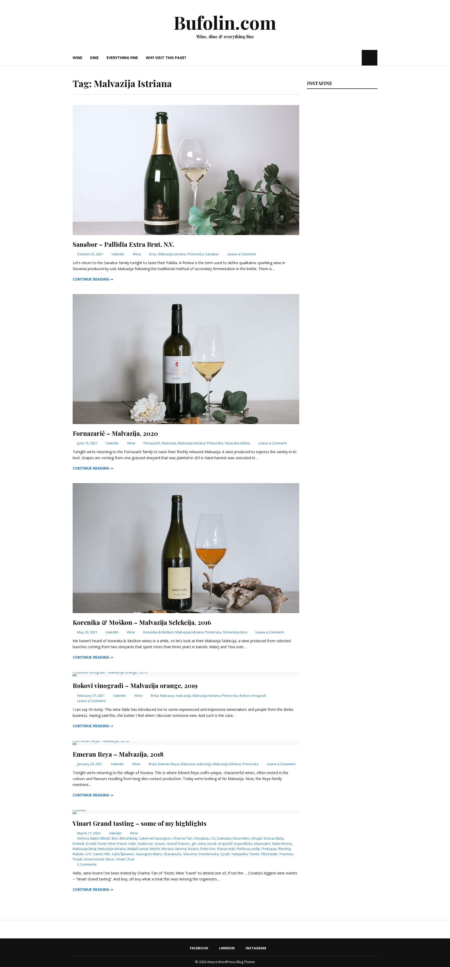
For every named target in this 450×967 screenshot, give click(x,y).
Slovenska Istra (235, 632)
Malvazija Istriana (172, 254)
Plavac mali (226, 848)
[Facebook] (342, 58)
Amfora (83, 838)
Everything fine (122, 57)
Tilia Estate (269, 854)
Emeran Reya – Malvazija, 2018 (118, 754)
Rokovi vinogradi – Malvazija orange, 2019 (135, 685)
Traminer (286, 854)
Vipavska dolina (237, 443)
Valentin (117, 254)
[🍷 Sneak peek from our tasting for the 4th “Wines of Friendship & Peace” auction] (341, 359)
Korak (212, 843)
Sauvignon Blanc (149, 854)
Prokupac (269, 848)
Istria (202, 843)
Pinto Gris (208, 848)
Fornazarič (151, 443)
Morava (167, 848)
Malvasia (169, 443)
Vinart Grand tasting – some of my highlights (140, 823)
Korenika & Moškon (158, 632)
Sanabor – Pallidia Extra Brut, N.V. (123, 244)
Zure (131, 859)
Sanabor (212, 254)
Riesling (284, 848)
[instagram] (357, 58)
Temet (254, 854)
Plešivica (243, 848)
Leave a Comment (241, 254)
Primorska (196, 254)
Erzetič (91, 843)
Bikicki (105, 838)
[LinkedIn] (349, 58)
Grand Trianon (178, 843)
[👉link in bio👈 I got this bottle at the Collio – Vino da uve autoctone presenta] (341, 582)
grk (193, 843)
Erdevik (78, 843)
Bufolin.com (225, 22)
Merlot (155, 848)
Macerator (262, 843)
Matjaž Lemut (137, 848)
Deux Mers (241, 838)
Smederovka (208, 854)
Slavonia (190, 854)
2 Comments (87, 864)
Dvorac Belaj (274, 838)
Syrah (225, 854)
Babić (94, 838)
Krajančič (225, 843)
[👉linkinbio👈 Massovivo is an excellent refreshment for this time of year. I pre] (341, 433)
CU (213, 838)
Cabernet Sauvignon (155, 838)
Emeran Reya (168, 764)
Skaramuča (173, 854)
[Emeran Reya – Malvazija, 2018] (101, 740)
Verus (110, 859)
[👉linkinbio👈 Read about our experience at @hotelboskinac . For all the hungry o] (341, 657)
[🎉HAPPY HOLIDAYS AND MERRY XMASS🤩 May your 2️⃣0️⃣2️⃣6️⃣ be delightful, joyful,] (341, 135)
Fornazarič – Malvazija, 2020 (115, 433)
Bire (115, 838)
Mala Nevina (282, 843)
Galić (132, 843)
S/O (88, 854)
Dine (94, 57)
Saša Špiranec (123, 854)
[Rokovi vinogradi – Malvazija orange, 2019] (110, 672)
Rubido (78, 854)
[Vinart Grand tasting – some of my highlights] (79, 809)
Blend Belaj (128, 838)
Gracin (160, 843)
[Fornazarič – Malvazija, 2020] (186, 422)
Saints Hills (101, 854)
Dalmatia (224, 838)
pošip (256, 848)
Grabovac (145, 843)
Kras (153, 254)
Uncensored (94, 859)
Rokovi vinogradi (253, 695)
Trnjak (78, 859)
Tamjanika (239, 854)
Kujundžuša (243, 843)
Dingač (257, 838)
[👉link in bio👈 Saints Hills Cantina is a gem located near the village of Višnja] (341, 508)
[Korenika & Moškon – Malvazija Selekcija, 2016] (186, 611)
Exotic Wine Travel (112, 843)
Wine (77, 57)
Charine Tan (182, 838)
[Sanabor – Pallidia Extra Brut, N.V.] (186, 233)
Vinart (121, 859)
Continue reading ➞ (93, 279)
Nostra (193, 848)
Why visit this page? (166, 57)
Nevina (180, 848)
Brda (154, 695)
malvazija (183, 695)
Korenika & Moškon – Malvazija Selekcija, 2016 (142, 622)
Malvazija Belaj (84, 848)
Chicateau (202, 838)
